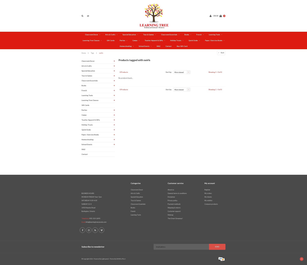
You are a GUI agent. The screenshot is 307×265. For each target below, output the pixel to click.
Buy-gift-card (182, 46)
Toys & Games (148, 35)
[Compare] (88, 16)
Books (186, 35)
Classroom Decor (91, 35)
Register (207, 190)
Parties (122, 40)
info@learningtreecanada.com (96, 222)
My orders (208, 193)
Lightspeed (105, 259)
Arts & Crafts (110, 35)
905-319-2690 (94, 218)
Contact (168, 46)
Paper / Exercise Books (213, 40)
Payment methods (174, 204)
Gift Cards (111, 40)
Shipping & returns (174, 208)
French (199, 35)
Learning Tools (214, 35)
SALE (158, 46)
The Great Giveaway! (175, 218)
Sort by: (169, 72)
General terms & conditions (177, 193)
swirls (101, 53)
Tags (92, 53)
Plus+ (124, 259)
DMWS (118, 259)
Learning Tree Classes (91, 40)
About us (171, 190)
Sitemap (170, 215)
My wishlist (208, 200)
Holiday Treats (175, 40)
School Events (144, 46)
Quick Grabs (193, 40)
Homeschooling (126, 46)
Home (84, 53)
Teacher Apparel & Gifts (154, 40)
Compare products (211, 204)
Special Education (129, 35)
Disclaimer (171, 197)
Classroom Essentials (169, 35)
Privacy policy (172, 200)
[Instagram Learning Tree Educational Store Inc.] (89, 230)
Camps (134, 40)
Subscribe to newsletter (93, 246)
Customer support (174, 211)
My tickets (208, 197)
